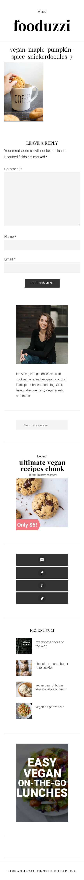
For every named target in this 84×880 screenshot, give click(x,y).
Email (9, 259)
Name (10, 237)
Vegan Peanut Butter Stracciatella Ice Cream (51, 687)
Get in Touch (68, 871)
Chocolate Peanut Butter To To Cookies (52, 666)
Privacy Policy (47, 871)
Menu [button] (42, 11)
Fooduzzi (42, 25)
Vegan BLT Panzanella (50, 707)
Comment (13, 169)
